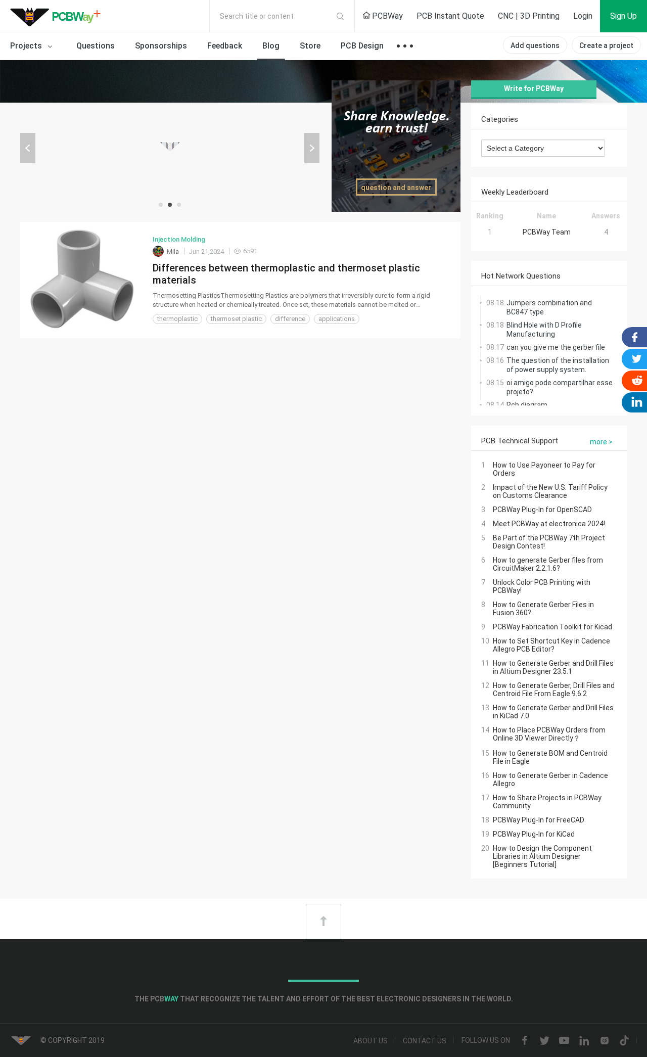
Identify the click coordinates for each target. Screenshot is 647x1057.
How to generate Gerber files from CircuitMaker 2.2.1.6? (548, 564)
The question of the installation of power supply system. (557, 365)
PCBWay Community (58, 16)
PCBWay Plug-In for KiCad (534, 834)
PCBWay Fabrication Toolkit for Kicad (552, 627)
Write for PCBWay (534, 88)
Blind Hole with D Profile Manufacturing (544, 329)
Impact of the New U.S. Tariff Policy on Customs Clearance (550, 491)
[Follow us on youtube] (564, 1040)
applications (336, 319)
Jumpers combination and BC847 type (549, 307)
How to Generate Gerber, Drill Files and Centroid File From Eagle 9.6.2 (554, 689)
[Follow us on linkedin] (584, 1040)
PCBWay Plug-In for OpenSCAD (542, 509)
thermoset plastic (236, 319)
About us (370, 1041)
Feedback (224, 46)
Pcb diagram (526, 405)
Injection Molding (179, 239)
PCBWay (386, 16)
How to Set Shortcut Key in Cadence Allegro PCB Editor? (551, 645)
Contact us (424, 1041)
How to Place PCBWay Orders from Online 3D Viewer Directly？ (549, 734)
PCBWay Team (547, 232)
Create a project (606, 45)
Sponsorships (161, 46)
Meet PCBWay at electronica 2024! (549, 524)
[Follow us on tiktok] (624, 1040)
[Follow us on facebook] (525, 1040)
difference (290, 319)
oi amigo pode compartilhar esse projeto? (559, 387)
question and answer (396, 187)
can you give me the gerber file (555, 347)
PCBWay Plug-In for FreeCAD (538, 820)
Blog (271, 46)
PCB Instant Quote (450, 16)
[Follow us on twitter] (544, 1040)
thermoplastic (177, 319)
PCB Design (362, 46)
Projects (27, 46)
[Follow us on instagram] (604, 1040)
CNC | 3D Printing (529, 16)
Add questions (535, 45)
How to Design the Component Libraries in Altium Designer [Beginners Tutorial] (542, 856)
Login (582, 16)
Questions (95, 46)
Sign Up (623, 16)
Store (310, 46)
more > (601, 442)
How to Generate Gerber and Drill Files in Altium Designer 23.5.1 (553, 667)
